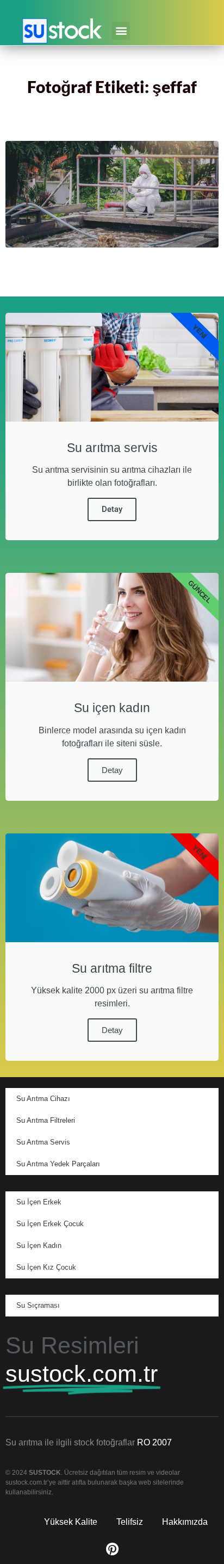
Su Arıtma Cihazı (43, 1099)
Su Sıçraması (38, 1305)
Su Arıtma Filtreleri (45, 1120)
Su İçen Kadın (38, 1245)
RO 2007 (154, 1442)
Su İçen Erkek (38, 1202)
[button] (121, 31)
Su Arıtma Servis (43, 1142)
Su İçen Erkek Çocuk (50, 1224)
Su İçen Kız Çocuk (46, 1267)
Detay (112, 509)
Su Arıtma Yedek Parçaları (58, 1164)
